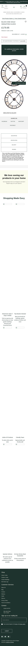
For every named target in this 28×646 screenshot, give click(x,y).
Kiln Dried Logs (4, 581)
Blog (2, 589)
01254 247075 (7, 608)
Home (4, 12)
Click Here (22, 40)
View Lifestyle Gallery (9, 112)
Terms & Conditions (5, 602)
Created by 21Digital (10, 642)
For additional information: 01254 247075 (14, 49)
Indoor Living (10, 12)
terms (16, 624)
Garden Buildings (5, 579)
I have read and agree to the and (14, 624)
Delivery (3, 594)
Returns (3, 598)
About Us (3, 587)
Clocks (22, 12)
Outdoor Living (4, 577)
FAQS (2, 596)
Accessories (17, 12)
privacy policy (22, 624)
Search (6, 8)
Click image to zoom (20, 83)
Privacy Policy (4, 600)
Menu (2, 7)
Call (21, 8)
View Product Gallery (7, 18)
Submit (7, 631)
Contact (3, 591)
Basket (25, 8)
